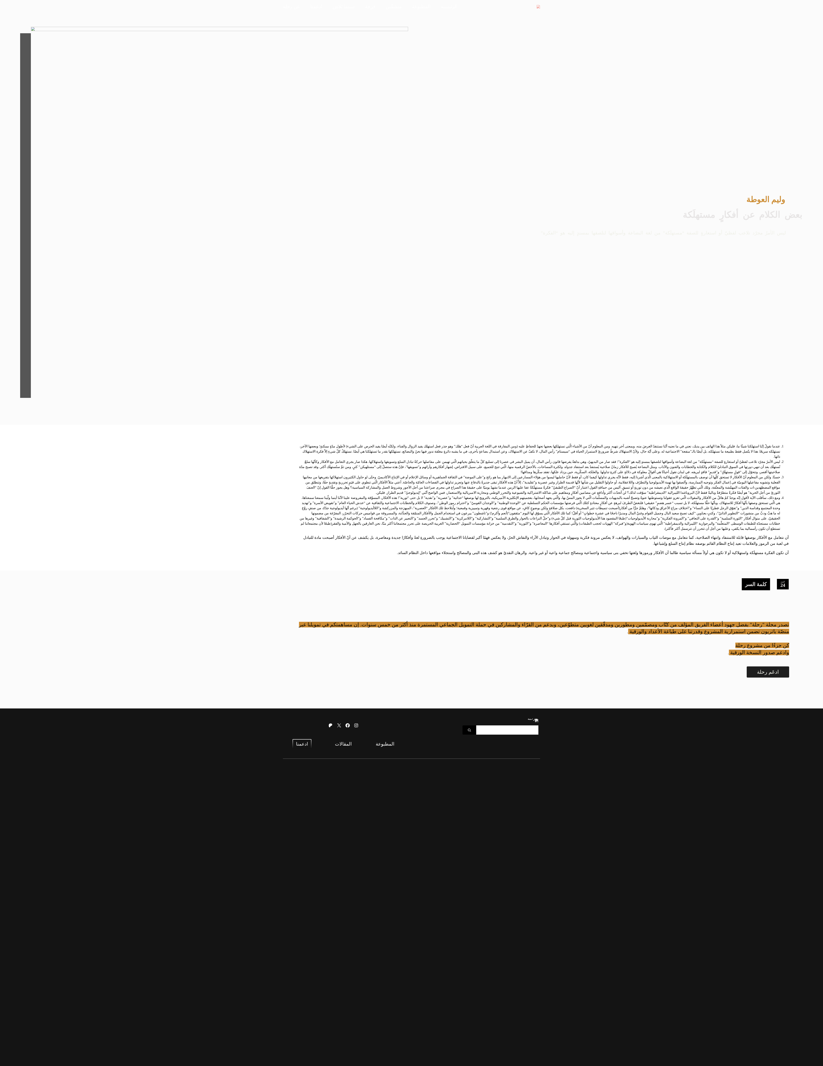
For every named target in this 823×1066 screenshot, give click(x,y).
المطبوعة (385, 744)
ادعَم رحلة (768, 672)
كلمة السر (756, 584)
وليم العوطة (765, 199)
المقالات (343, 744)
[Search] (469, 730)
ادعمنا (302, 744)
